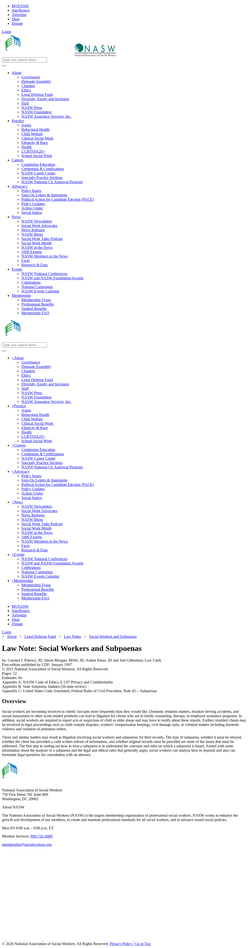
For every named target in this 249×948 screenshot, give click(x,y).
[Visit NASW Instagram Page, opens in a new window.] (88, 939)
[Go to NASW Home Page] (38, 55)
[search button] (4, 66)
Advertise (19, 15)
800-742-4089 (42, 836)
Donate (17, 23)
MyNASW (20, 6)
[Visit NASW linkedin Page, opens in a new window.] (15, 939)
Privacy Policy (121, 944)
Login (6, 32)
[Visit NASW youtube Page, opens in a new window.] (34, 939)
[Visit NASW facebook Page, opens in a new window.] (4, 939)
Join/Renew (21, 10)
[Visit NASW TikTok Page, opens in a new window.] (142, 939)
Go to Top (143, 944)
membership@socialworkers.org (27, 844)
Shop (16, 19)
